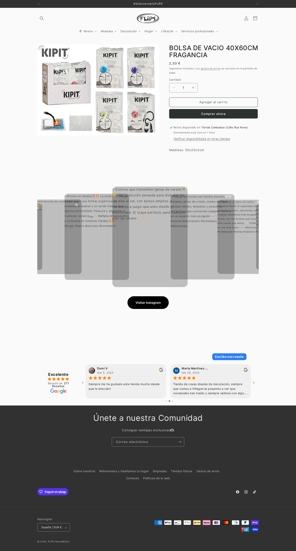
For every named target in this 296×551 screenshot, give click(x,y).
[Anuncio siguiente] (257, 4)
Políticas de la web (156, 478)
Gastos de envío (208, 471)
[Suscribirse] (179, 442)
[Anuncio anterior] (38, 4)
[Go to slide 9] (167, 400)
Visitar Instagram (148, 303)
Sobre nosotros (84, 471)
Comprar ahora (213, 114)
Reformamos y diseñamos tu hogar (124, 471)
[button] (41, 18)
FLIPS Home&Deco (59, 541)
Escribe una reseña (229, 356)
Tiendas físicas (181, 471)
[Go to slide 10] (171, 401)
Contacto (132, 478)
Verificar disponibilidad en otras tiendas (202, 138)
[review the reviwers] (246, 371)
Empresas (160, 471)
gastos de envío (211, 68)
